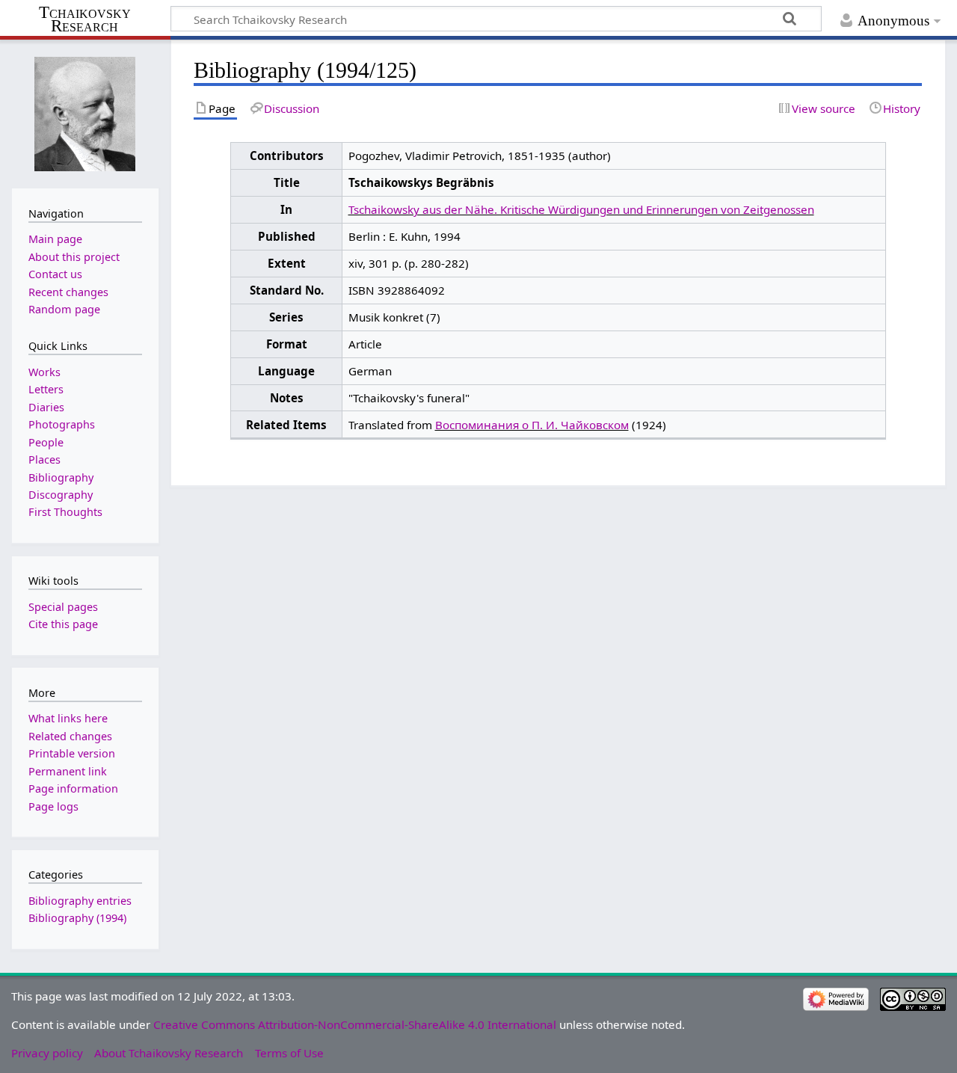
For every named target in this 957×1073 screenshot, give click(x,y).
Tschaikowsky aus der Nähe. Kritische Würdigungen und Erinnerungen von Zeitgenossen (581, 209)
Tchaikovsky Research (85, 19)
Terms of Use (289, 1052)
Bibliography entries (80, 901)
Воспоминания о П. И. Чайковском (532, 424)
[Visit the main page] (85, 112)
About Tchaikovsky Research (168, 1052)
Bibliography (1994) (77, 918)
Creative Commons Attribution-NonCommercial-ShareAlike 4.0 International (354, 1024)
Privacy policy (47, 1052)
